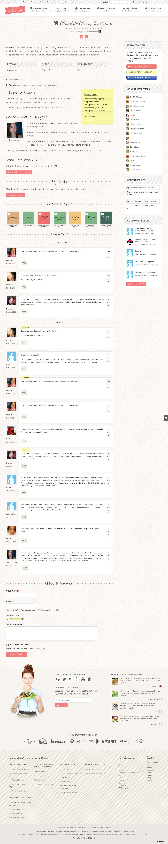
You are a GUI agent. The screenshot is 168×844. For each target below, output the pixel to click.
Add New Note (16, 195)
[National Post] (139, 741)
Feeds (149, 780)
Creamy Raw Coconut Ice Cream (43, 226)
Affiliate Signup (124, 786)
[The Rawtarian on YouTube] (83, 679)
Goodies (150, 757)
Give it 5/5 (22, 618)
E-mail (10, 602)
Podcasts (150, 770)
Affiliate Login (124, 788)
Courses (150, 773)
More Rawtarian (127, 757)
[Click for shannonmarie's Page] (100, 32)
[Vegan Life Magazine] (125, 741)
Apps (121, 768)
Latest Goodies (152, 763)
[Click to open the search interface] (133, 1)
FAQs (121, 770)
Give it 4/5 (19, 618)
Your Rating (12, 615)
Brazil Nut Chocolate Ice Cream (106, 226)
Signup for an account (141, 72)
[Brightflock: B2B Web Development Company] (160, 841)
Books (149, 775)
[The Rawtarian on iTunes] (89, 679)
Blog (149, 778)
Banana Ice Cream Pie (28, 225)
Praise (121, 778)
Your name (12, 591)
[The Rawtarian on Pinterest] (58, 679)
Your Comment (14, 624)
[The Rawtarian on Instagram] (70, 679)
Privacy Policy (77, 838)
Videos (149, 768)
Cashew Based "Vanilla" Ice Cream (90, 226)
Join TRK (122, 775)
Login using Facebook (141, 77)
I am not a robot (19, 645)
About (121, 763)
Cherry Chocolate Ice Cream (59, 226)
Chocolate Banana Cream (12, 226)
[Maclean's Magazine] (109, 741)
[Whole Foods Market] (42, 741)
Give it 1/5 (10, 618)
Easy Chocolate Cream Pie (75, 226)
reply (24, 263)
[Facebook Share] (86, 37)
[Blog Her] (77, 741)
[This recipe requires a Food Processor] (79, 69)
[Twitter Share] (82, 37)
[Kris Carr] (58, 741)
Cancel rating (7, 618)
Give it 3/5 (16, 618)
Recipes (150, 765)
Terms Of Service (89, 838)
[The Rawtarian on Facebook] (76, 679)
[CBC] (94, 741)
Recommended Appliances (129, 773)
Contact (122, 783)
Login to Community (140, 66)
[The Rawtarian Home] (15, 9)
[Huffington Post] (29, 741)
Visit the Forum (137, 284)
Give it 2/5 (13, 618)
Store (121, 765)
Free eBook (123, 780)
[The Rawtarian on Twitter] (64, 679)
